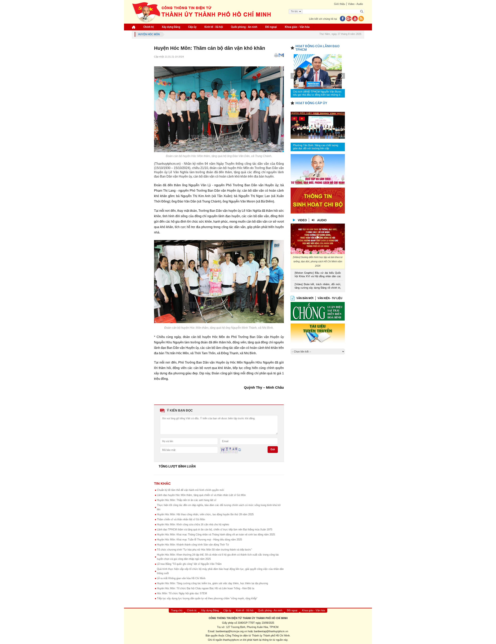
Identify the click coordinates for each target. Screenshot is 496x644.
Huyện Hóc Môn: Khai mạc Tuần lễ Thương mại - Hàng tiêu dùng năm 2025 (199, 539)
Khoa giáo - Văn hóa (297, 26)
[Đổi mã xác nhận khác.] (239, 449)
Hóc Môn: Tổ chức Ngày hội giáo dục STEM (182, 593)
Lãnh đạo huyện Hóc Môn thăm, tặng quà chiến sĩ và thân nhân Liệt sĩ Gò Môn (201, 495)
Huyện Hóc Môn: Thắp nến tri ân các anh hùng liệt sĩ (186, 500)
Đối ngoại (271, 26)
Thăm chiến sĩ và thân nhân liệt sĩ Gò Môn (181, 519)
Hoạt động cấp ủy (311, 103)
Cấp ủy (192, 26)
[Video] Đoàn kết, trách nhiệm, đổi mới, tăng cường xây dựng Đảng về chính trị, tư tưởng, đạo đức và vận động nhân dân (318, 286)
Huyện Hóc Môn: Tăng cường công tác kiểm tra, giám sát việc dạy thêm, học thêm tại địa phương (212, 583)
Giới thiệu (339, 4)
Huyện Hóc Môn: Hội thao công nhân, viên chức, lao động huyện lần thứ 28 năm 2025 (205, 514)
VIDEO (302, 220)
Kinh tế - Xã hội (213, 26)
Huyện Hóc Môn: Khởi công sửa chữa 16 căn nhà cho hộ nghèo (193, 524)
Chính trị (148, 26)
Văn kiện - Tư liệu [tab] (330, 298)
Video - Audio (355, 4)
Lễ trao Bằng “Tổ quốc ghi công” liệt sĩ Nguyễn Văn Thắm (189, 564)
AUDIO (322, 220)
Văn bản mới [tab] (304, 298)
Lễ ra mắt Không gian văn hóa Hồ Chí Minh (181, 578)
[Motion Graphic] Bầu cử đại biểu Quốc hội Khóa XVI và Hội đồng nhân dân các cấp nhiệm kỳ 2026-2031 (318, 275)
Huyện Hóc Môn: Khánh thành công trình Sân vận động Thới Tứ (193, 544)
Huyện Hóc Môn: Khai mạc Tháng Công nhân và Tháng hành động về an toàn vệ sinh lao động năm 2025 (216, 534)
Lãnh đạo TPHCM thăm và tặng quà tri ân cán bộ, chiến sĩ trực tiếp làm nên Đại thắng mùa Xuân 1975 (214, 529)
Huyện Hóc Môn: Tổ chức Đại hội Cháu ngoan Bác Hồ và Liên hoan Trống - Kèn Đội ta (205, 588)
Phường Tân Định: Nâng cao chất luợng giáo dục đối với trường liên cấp (315, 147)
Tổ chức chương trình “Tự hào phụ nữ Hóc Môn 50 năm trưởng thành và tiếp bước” (204, 549)
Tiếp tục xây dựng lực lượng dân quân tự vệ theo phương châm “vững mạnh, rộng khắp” (207, 598)
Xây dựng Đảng (171, 26)
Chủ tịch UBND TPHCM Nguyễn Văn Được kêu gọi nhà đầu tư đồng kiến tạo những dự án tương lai (317, 93)
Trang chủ (176, 610)
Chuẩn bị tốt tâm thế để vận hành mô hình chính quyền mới (190, 490)
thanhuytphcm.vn (232, 639)
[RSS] (361, 18)
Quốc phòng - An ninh (244, 26)
